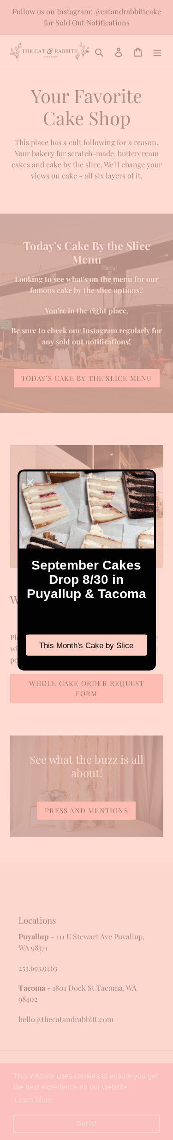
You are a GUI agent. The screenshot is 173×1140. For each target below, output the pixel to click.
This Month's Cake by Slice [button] (86, 645)
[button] (30, 482)
